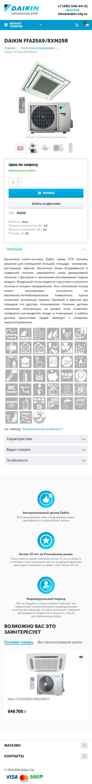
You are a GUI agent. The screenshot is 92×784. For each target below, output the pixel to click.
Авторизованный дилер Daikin (46, 512)
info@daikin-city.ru (72, 14)
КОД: (11, 212)
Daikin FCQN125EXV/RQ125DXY (28, 699)
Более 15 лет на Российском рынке (46, 554)
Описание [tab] (14, 249)
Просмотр (80, 656)
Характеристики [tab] (19, 439)
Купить (48, 193)
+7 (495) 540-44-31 (73, 6)
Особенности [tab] (17, 460)
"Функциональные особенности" (42, 429)
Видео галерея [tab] (18, 449)
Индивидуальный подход (46, 598)
